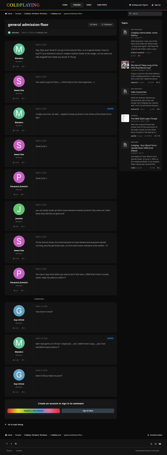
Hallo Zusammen (139, 92)
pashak (133, 136)
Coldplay (134, 115)
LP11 (132, 62)
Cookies (19, 451)
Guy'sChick (19, 320)
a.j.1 (132, 38)
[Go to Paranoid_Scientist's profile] (19, 177)
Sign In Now (88, 411)
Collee (133, 168)
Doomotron (135, 121)
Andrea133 (135, 94)
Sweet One (19, 90)
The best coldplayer (138, 70)
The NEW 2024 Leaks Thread (144, 118)
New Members (136, 29)
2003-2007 (134, 142)
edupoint (134, 82)
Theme (9, 451)
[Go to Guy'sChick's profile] (19, 311)
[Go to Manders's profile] (9, 32)
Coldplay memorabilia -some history (144, 34)
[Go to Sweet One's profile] (19, 81)
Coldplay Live (41, 32)
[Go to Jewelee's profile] (19, 209)
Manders (15, 32)
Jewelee (19, 218)
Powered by (147, 451)
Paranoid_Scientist (19, 186)
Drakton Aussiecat (137, 52)
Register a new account (34, 411)
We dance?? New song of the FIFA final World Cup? (144, 66)
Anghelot (134, 153)
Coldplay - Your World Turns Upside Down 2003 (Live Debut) (144, 148)
